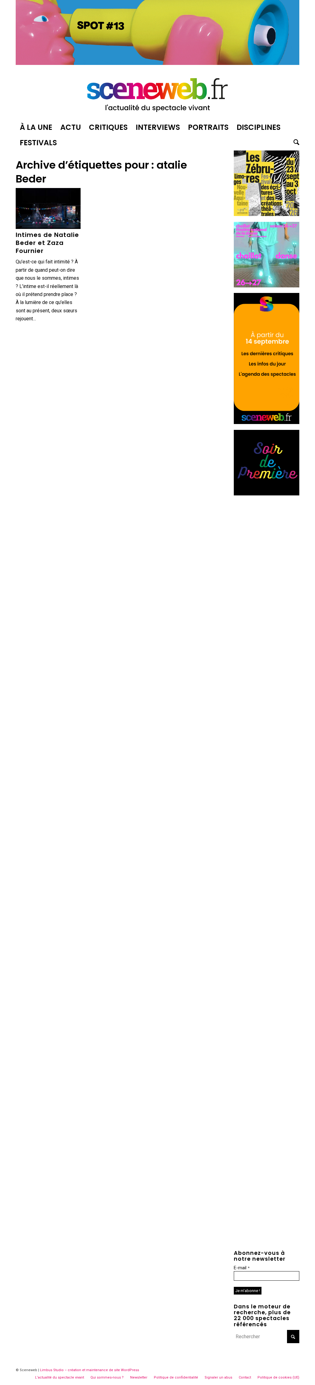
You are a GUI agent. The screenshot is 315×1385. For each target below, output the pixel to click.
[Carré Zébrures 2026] (266, 214)
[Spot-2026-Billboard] (157, 63)
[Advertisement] (266, 593)
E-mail (241, 1268)
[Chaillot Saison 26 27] (266, 286)
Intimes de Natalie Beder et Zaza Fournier (47, 242)
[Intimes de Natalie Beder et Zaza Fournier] (48, 208)
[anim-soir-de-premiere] (266, 494)
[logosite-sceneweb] (158, 93)
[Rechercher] (294, 142)
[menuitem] (36, 127)
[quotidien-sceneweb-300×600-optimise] (266, 422)
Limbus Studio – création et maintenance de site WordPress (89, 1370)
